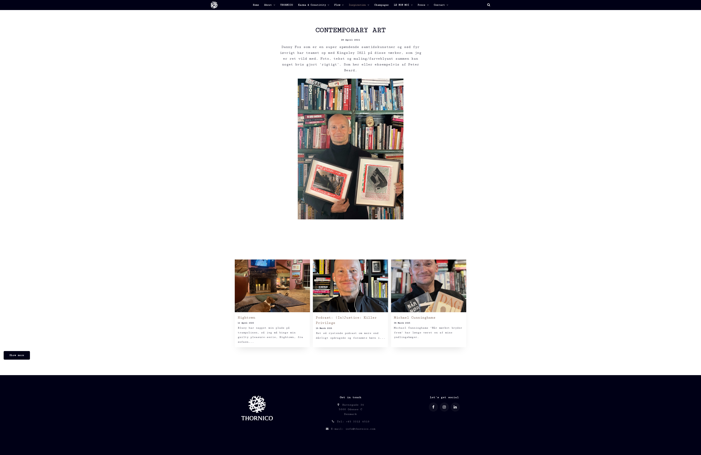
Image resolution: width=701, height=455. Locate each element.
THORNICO (286, 4)
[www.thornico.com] (257, 423)
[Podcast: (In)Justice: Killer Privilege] (350, 286)
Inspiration (358, 4)
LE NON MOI (402, 4)
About (268, 4)
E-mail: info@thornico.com (352, 428)
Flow (338, 4)
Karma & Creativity (312, 4)
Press (422, 4)
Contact (440, 4)
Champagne (381, 4)
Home (256, 4)
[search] (489, 5)
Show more (16, 355)
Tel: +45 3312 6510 (352, 421)
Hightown (246, 318)
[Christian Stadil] (213, 5)
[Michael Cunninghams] (428, 286)
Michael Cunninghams (414, 318)
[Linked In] (455, 407)
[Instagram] (444, 407)
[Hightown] (272, 286)
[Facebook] (433, 407)
